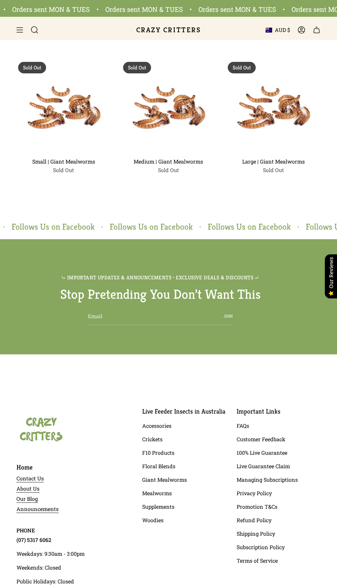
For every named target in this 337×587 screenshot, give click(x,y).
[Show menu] (19, 30)
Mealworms (157, 493)
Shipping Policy (256, 533)
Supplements (158, 506)
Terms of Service (257, 560)
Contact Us (30, 478)
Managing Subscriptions (267, 479)
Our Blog (27, 498)
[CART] (316, 30)
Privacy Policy (254, 493)
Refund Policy (254, 520)
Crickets (152, 439)
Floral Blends (158, 466)
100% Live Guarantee (262, 452)
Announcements (37, 508)
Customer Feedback (261, 439)
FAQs (243, 425)
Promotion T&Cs (257, 506)
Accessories (156, 425)
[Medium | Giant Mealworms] (168, 107)
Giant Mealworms (164, 479)
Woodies (153, 520)
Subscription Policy (261, 547)
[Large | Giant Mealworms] (273, 107)
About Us (27, 488)
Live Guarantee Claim (263, 466)
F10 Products (158, 452)
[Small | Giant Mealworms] (63, 107)
